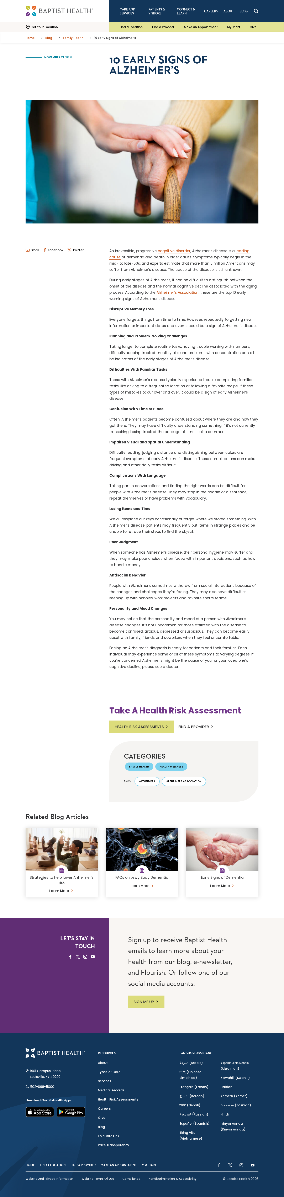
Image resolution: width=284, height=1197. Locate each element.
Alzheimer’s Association (178, 292)
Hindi (225, 1114)
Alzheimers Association (183, 781)
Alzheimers (147, 781)
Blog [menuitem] (244, 11)
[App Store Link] (40, 1112)
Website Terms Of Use (97, 1179)
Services (104, 1081)
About (103, 1063)
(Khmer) (234, 1096)
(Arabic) (191, 1063)
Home (30, 1165)
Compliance (131, 1179)
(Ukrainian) (235, 1066)
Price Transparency (113, 1145)
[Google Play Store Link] (71, 1112)
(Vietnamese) (190, 1135)
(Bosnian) (236, 1105)
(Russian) (193, 1114)
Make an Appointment (201, 27)
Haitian (226, 1087)
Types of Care (109, 1072)
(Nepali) (189, 1105)
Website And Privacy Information (49, 1179)
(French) (194, 1087)
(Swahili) (235, 1078)
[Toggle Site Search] (256, 11)
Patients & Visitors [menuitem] (156, 11)
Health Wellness (171, 766)
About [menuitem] (228, 11)
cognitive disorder (174, 250)
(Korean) (191, 1096)
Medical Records (111, 1090)
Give (253, 27)
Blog (101, 1127)
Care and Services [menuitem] (127, 11)
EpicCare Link (108, 1136)
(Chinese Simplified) (190, 1075)
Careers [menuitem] (211, 11)
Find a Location (131, 27)
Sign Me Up (143, 1001)
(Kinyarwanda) (233, 1126)
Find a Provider (163, 27)
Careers (104, 1108)
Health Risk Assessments (139, 726)
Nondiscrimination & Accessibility (172, 1179)
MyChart (233, 27)
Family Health (139, 766)
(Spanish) (194, 1123)
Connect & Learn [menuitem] (186, 11)
